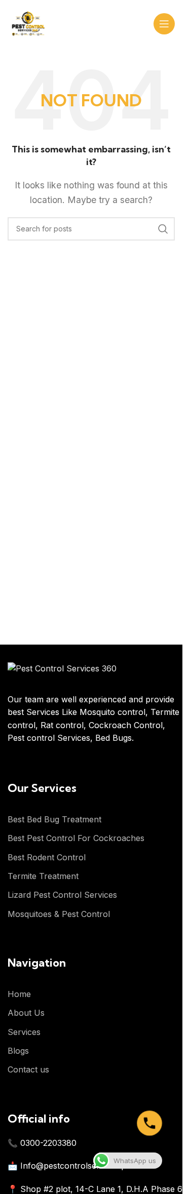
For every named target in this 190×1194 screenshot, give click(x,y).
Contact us (28, 1069)
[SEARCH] (163, 229)
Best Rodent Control (47, 857)
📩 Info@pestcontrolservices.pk (69, 1166)
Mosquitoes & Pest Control (59, 914)
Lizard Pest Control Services (62, 895)
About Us (26, 1013)
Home (19, 994)
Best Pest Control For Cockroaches (76, 838)
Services (24, 1032)
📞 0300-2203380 (42, 1143)
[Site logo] (28, 23)
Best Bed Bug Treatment (54, 819)
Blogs (18, 1051)
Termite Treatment (43, 876)
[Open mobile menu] (164, 24)
